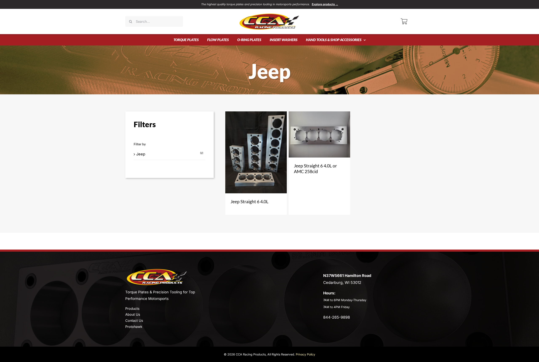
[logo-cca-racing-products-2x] (156, 270)
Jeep (140, 154)
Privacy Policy (305, 354)
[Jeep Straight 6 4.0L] (256, 152)
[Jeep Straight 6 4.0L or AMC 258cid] (319, 134)
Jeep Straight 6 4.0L (249, 201)
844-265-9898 (336, 317)
